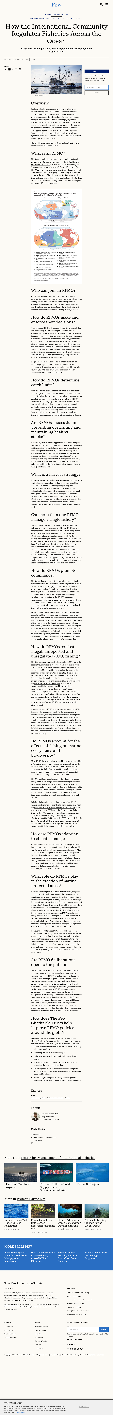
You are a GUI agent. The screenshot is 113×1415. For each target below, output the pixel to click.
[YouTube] (81, 1348)
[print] (20, 69)
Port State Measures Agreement (47, 683)
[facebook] (5, 69)
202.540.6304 (36, 1140)
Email (86, 83)
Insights (7, 1323)
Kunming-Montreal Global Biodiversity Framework (54, 807)
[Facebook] (68, 1348)
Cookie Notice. (21, 1413)
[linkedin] (9, 69)
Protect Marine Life (31, 1199)
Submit (96, 93)
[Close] (109, 1407)
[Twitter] (78, 1349)
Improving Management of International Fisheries (58, 1158)
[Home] (23, 1283)
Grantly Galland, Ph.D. (50, 1114)
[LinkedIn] (75, 1348)
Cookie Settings (84, 1407)
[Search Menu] (101, 4)
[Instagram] (71, 1348)
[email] (16, 69)
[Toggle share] (107, 64)
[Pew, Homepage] (56, 4)
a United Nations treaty (62, 891)
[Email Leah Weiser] (32, 1143)
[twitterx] (13, 69)
